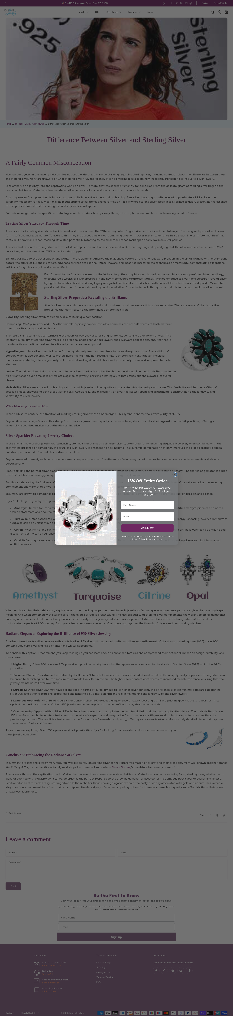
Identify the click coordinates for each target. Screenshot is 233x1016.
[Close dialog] (175, 474)
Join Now (147, 528)
